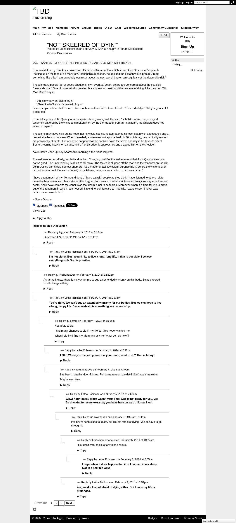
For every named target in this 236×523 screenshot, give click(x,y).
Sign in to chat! (210, 521)
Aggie (62, 232)
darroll (73, 320)
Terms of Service (194, 518)
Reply (48, 242)
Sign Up (179, 2)
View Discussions (61, 53)
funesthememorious (103, 439)
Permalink (45, 232)
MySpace (42, 205)
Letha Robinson (69, 48)
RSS (35, 509)
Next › (70, 503)
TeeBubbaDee (67, 274)
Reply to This (42, 218)
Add (166, 35)
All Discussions (42, 34)
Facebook (59, 205)
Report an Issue (170, 518)
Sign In (188, 2)
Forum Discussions (131, 48)
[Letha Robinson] (39, 51)
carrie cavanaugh (97, 416)
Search (232, 2)
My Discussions (66, 34)
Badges (152, 518)
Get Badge (197, 70)
